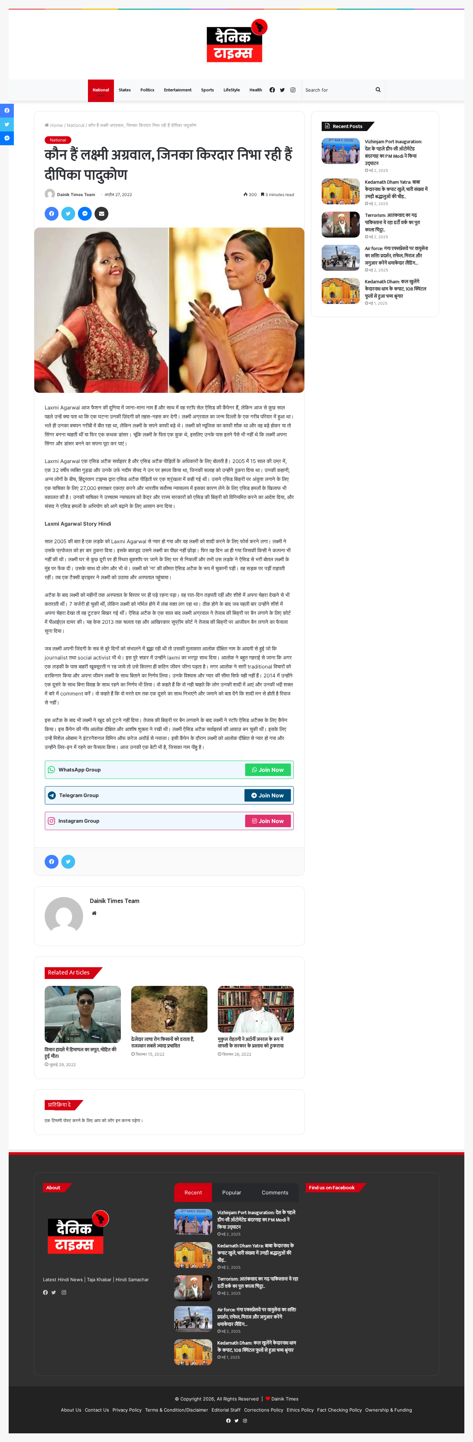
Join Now (271, 769)
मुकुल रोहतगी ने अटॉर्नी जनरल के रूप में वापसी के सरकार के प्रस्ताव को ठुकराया (251, 1042)
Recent (193, 1192)
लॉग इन (114, 1120)
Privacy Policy (127, 1410)
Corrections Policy (263, 1410)
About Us (71, 1410)
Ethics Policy (300, 1410)
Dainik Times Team (76, 194)
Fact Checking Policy (339, 1410)
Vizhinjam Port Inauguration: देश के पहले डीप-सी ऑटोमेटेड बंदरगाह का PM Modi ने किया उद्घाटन (393, 152)
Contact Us (97, 1410)
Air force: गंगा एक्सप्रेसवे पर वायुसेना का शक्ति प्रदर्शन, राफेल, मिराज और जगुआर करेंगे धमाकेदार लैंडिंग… (396, 255)
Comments (275, 1192)
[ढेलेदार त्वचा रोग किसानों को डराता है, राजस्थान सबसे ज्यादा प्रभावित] (169, 1009)
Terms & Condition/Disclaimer (176, 1410)
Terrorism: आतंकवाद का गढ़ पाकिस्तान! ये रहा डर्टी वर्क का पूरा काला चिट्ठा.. (392, 222)
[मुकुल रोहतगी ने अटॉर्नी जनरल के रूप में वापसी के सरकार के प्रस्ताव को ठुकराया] (256, 1009)
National (101, 90)
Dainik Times (284, 1399)
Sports (207, 90)
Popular (231, 1192)
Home (56, 125)
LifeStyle (232, 90)
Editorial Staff (226, 1410)
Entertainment (177, 90)
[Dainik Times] (236, 44)
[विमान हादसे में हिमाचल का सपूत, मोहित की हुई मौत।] (83, 1014)
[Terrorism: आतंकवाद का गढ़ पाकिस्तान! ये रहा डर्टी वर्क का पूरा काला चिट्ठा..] (341, 225)
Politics (147, 90)
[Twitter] (55, 1292)
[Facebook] (47, 1292)
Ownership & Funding (388, 1410)
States (125, 90)
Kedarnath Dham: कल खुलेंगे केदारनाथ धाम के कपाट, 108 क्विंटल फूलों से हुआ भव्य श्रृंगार (395, 289)
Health (256, 90)
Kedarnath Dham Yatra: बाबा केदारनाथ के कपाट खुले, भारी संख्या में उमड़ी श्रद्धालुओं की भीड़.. (396, 189)
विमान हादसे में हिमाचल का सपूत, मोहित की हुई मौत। (80, 1053)
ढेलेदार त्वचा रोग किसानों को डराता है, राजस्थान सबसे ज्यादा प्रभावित (162, 1042)
